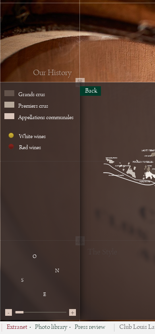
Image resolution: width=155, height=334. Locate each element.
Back (90, 91)
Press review (90, 327)
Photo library (51, 327)
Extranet (17, 327)
